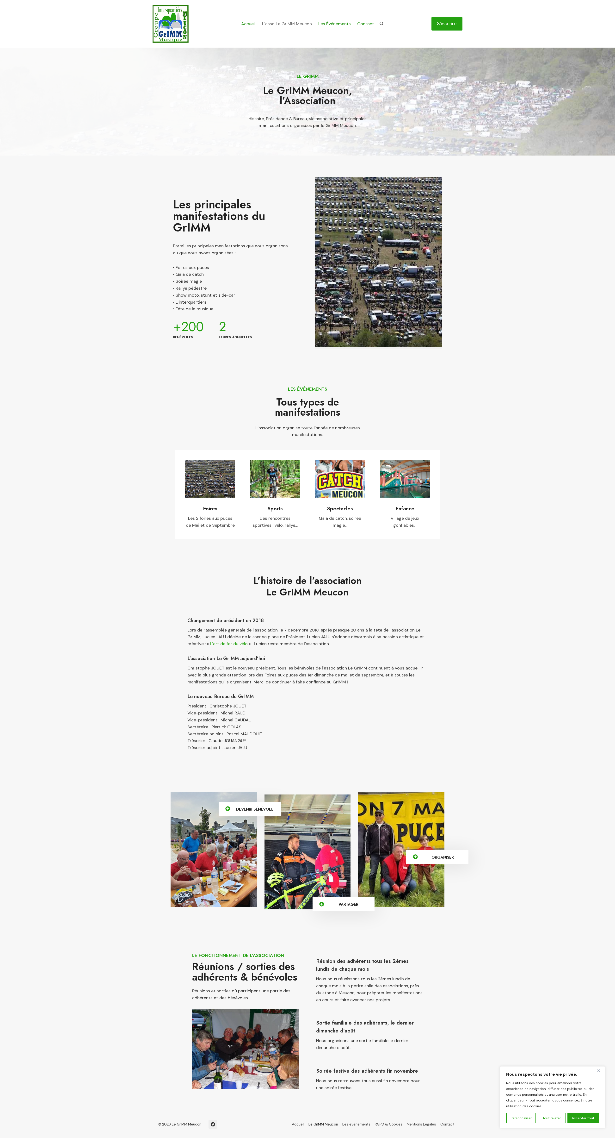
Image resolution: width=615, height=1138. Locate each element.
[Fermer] (600, 1070)
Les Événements (334, 24)
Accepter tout (583, 1118)
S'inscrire (447, 23)
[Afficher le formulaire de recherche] (381, 23)
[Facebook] (213, 1124)
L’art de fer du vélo (229, 644)
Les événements (356, 1124)
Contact (365, 24)
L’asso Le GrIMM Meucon (287, 24)
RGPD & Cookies (388, 1124)
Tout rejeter (551, 1118)
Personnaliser (521, 1118)
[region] (552, 1097)
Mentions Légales (421, 1124)
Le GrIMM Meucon (323, 1124)
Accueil (248, 24)
